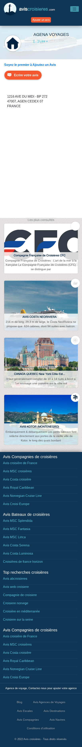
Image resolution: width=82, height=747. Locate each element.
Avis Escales (25, 710)
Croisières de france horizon (23, 561)
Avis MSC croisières (17, 471)
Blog (19, 702)
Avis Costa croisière (17, 479)
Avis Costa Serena (16, 545)
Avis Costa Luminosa (18, 553)
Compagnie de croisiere (20, 595)
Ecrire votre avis (26, 75)
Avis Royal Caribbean (18, 487)
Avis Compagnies (28, 719)
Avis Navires (57, 719)
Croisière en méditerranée (21, 611)
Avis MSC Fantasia (16, 529)
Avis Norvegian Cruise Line (22, 495)
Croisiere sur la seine (18, 619)
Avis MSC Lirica (14, 537)
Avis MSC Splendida (17, 520)
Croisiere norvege (15, 603)
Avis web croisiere (16, 586)
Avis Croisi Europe (16, 504)
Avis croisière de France (20, 463)
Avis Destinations (54, 710)
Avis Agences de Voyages (49, 702)
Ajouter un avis (41, 19)
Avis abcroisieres (15, 578)
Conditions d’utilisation (41, 728)
